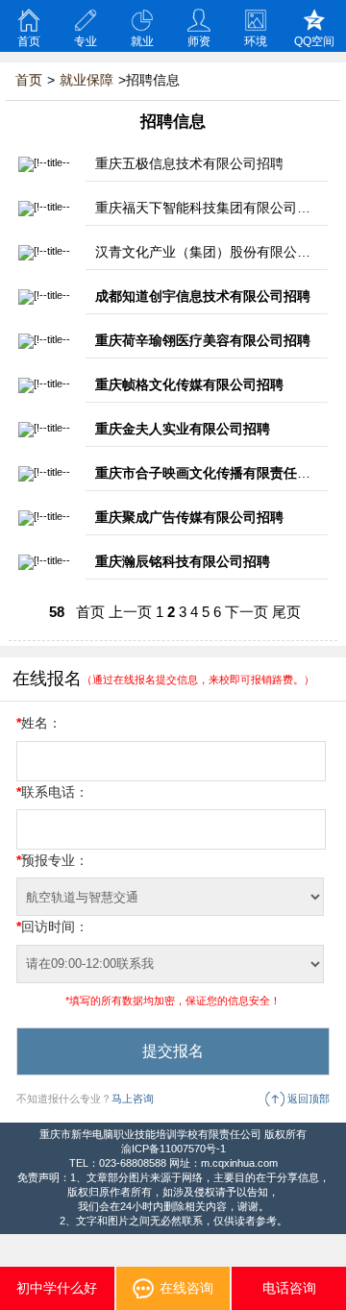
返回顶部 (308, 1098)
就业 (142, 41)
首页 (28, 41)
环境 (255, 41)
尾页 (286, 612)
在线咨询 (186, 1288)
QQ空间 (314, 41)
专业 (85, 41)
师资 (198, 41)
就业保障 (86, 79)
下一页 (246, 612)
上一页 (130, 612)
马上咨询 (132, 1098)
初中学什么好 (56, 1288)
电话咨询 (289, 1288)
